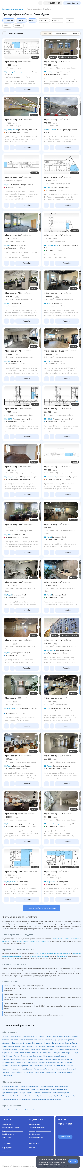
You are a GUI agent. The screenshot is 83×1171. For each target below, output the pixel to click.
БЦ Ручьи (7, 535)
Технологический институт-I (44, 1069)
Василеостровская (71, 1036)
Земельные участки (36, 1137)
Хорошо (73, 1161)
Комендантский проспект (11, 1046)
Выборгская (28, 1040)
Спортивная (15, 1069)
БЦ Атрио (7, 653)
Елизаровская (37, 1043)
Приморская (20, 1062)
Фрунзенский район (39, 1099)
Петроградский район (52, 1096)
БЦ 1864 (47, 708)
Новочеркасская (45, 1053)
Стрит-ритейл (7, 1148)
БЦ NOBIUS (8, 419)
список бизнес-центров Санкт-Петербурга (33, 941)
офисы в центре (40, 954)
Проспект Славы (27, 1066)
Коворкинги (6, 1137)
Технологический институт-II (66, 1069)
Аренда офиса (7, 1124)
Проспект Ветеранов (64, 1062)
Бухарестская (58, 1036)
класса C (5, 941)
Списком (47, 33)
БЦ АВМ (7, 185)
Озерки (76, 1053)
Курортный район (26, 1093)
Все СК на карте (34, 1134)
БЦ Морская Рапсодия (52, 824)
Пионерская (37, 1056)
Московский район (9, 1096)
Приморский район (9, 1099)
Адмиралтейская (15, 1036)
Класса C (30, 1110)
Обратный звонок (71, 3)
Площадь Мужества (65, 1059)
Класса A (5, 1110)
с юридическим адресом (39, 956)
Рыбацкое (48, 1066)
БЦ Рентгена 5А (50, 650)
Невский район (22, 1096)
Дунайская (27, 1043)
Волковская (18, 1040)
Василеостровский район (29, 1086)
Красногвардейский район (40, 1089)
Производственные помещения (40, 1131)
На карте (76, 33)
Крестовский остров (29, 1046)
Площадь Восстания (35, 1059)
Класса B (22, 1110)
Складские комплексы (37, 1128)
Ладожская (50, 1046)
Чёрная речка (39, 1072)
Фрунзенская (28, 1072)
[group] (21, 49)
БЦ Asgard (48, 537)
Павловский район (35, 1096)
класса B (76, 939)
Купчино (42, 1046)
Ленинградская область (42, 1093)
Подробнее (27, 90)
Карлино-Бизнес (50, 130)
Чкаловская (61, 1072)
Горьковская (39, 1040)
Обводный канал (59, 1053)
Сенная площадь (67, 1066)
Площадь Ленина (50, 1059)
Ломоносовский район (61, 1093)
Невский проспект (17, 1053)
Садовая (57, 1066)
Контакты (32, 1148)
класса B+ (68, 939)
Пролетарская (32, 1062)
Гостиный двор (50, 1040)
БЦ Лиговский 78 (50, 477)
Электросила (7, 1075)
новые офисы (16, 956)
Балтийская (40, 1036)
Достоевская (17, 1043)
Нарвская (5, 1053)
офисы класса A (58, 939)
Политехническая (8, 1062)
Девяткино (6, 1043)
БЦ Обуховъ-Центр (51, 245)
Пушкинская (39, 1066)
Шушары (70, 1072)
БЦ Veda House (9, 708)
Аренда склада (34, 1124)
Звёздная (47, 1043)
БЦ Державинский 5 (11, 824)
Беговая (48, 1036)
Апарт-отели (6, 1151)
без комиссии (62, 956)
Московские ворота (72, 1049)
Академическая (28, 1036)
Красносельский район (59, 1089)
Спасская (5, 1069)
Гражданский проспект (66, 1040)
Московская (59, 1049)
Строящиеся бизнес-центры (12, 1131)
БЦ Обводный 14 (10, 477)
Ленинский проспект (63, 1046)
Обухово (69, 1053)
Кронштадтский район (10, 1093)
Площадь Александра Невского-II (14, 1059)
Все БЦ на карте (8, 1134)
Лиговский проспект (9, 1049)
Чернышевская (50, 1072)
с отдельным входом (54, 954)
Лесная (74, 1046)
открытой (66, 954)
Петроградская (26, 1056)
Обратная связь (65, 1137)
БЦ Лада (47, 188)
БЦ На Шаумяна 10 (50, 72)
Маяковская (35, 1049)
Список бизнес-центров (11, 1128)
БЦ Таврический (10, 882)
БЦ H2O (7, 245)
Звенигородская (58, 1043)
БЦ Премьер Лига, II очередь (14, 72)
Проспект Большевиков (47, 1062)
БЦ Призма (8, 766)
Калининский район (61, 1086)
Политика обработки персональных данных (18, 1166)
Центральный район (54, 1099)
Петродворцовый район (69, 1096)
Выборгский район (46, 1086)
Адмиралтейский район (10, 1086)
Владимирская (7, 1040)
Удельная (5, 1072)
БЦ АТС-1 (7, 303)
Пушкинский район (23, 1099)
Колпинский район (22, 1089)
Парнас (16, 1056)
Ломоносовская (24, 1049)
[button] (45, 48)
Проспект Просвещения (11, 1066)
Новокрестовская (31, 1053)
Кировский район (8, 1089)
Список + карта (61, 33)
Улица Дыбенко (16, 1072)
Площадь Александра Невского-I (55, 1056)
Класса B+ (14, 1110)
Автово (5, 1036)
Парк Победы (7, 1056)
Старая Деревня (26, 1069)
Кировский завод (71, 1043)
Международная (47, 1049)
